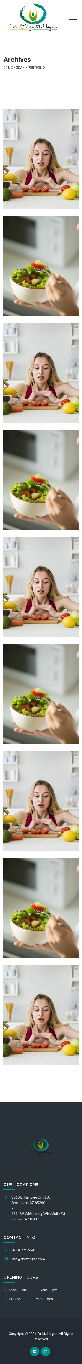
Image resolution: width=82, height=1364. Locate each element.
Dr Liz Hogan (47, 1333)
